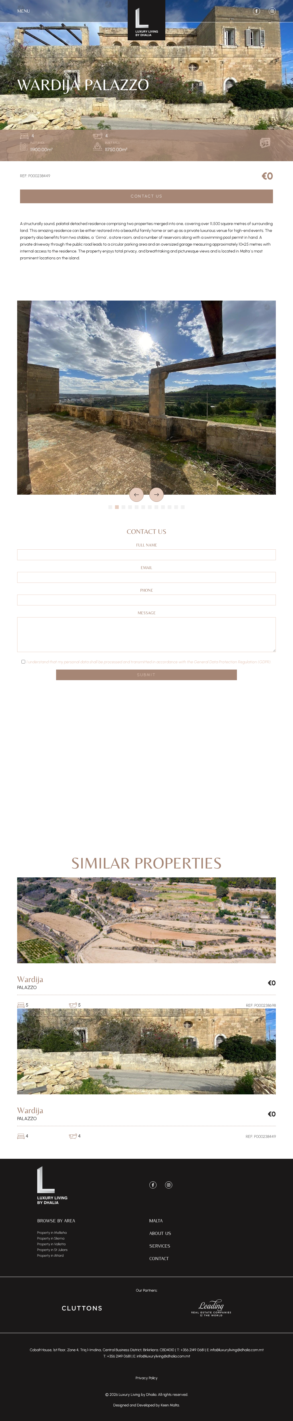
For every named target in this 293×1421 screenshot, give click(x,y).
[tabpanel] (146, 398)
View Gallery (266, 143)
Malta (156, 1220)
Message (147, 613)
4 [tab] (130, 507)
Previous (136, 495)
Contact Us (146, 196)
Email (146, 568)
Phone (146, 590)
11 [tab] (176, 507)
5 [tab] (136, 507)
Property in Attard (50, 1256)
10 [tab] (169, 507)
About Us (160, 1233)
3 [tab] (123, 507)
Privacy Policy (147, 1378)
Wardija (77, 64)
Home (23, 64)
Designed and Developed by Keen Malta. (146, 1405)
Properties (48, 64)
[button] (23, 11)
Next (156, 495)
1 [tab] (110, 507)
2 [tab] (117, 507)
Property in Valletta (51, 1244)
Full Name (146, 545)
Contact (159, 1258)
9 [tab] (163, 507)
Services (159, 1246)
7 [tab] (150, 507)
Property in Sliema (50, 1238)
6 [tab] (143, 507)
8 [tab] (156, 507)
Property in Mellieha (52, 1233)
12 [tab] (183, 507)
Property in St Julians (52, 1250)
